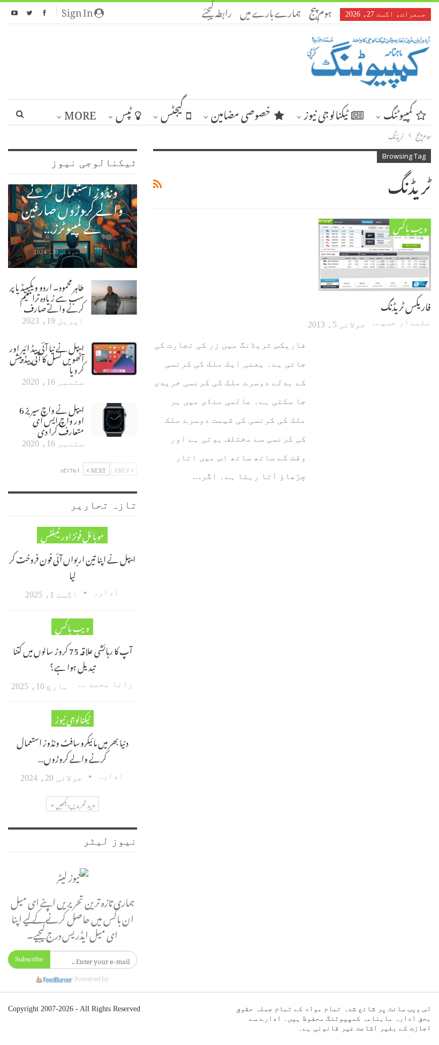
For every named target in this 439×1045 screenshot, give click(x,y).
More (80, 112)
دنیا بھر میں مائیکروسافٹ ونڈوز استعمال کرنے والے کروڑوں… (72, 749)
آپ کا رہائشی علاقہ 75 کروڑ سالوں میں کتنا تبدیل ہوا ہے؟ (72, 657)
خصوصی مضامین (241, 112)
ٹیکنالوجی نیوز (326, 112)
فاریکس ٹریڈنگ (406, 305)
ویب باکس (410, 227)
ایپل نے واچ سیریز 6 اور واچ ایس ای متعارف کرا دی (51, 419)
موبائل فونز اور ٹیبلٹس (72, 535)
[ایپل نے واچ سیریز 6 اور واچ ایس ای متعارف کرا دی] (114, 420)
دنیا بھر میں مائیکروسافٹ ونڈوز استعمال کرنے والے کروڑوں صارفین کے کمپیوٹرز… (72, 198)
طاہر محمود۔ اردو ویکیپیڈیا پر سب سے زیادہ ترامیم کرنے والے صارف (47, 296)
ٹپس (124, 112)
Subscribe (29, 959)
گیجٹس (172, 112)
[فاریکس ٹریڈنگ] (375, 254)
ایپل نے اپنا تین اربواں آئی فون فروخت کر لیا (72, 566)
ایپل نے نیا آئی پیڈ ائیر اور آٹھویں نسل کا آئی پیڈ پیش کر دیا (46, 357)
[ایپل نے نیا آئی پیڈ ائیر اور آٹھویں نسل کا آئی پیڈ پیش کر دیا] (114, 358)
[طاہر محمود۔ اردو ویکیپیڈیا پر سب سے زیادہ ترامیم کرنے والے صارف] (114, 297)
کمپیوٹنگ (398, 112)
